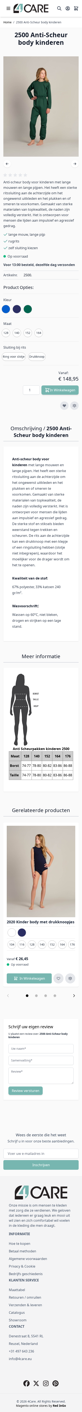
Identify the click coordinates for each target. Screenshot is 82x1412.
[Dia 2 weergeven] (36, 995)
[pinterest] (55, 1383)
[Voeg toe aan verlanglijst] (64, 405)
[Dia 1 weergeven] (27, 995)
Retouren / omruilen (25, 1297)
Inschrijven (41, 1165)
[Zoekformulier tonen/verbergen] (59, 8)
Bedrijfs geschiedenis (26, 1274)
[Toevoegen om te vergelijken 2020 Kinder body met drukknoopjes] (70, 978)
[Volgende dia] (74, 995)
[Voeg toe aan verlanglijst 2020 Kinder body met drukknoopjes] (58, 978)
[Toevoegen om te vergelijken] (74, 405)
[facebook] (26, 1383)
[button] (16, 175)
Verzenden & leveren (25, 1305)
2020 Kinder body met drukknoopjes (40, 921)
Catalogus (17, 1312)
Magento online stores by (41, 1406)
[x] (36, 1383)
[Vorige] (7, 164)
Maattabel (17, 1290)
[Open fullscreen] (41, 106)
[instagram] (46, 1383)
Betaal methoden (22, 1251)
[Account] (67, 8)
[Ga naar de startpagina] (30, 8)
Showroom (17, 1320)
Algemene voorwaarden (28, 1258)
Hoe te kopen (19, 1243)
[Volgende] (75, 164)
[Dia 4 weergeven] (55, 995)
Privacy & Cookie (22, 1266)
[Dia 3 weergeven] (45, 995)
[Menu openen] (8, 8)
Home (7, 22)
